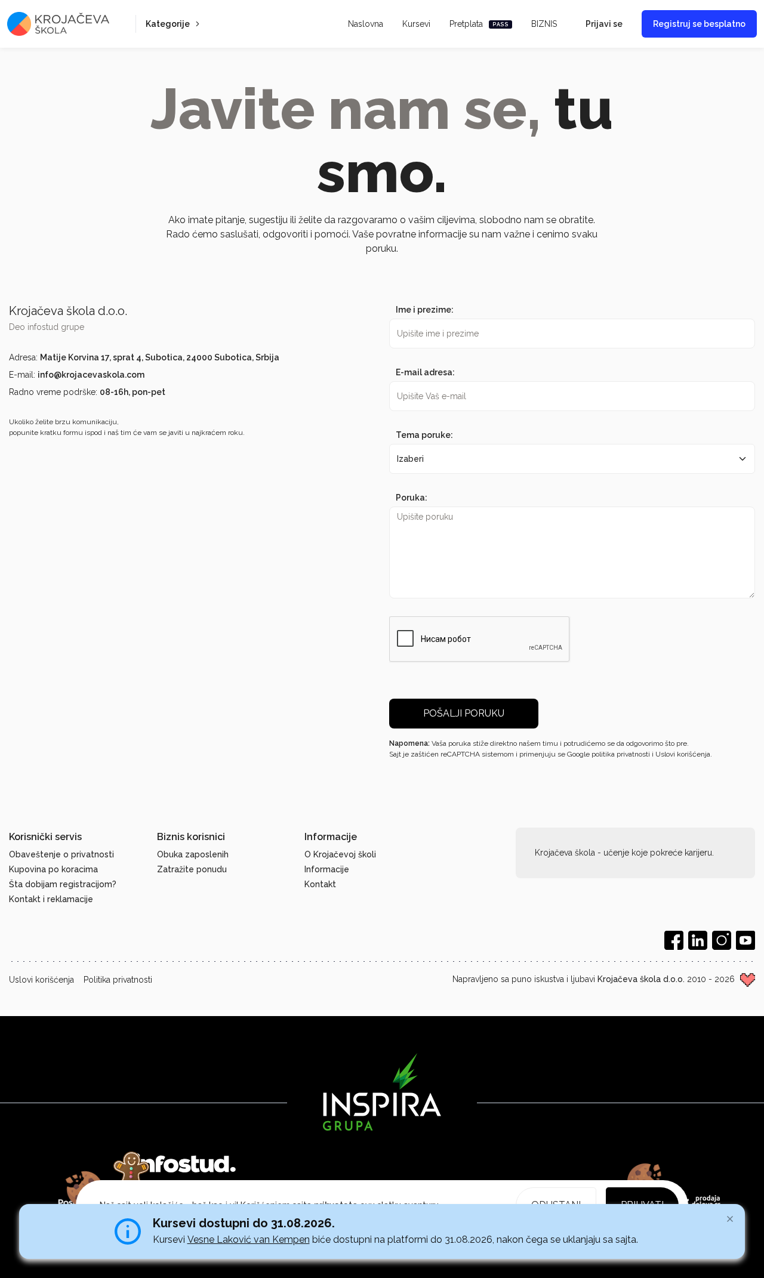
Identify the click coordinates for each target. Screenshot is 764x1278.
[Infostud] (184, 1164)
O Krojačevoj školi (340, 854)
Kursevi (416, 24)
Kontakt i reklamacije (51, 899)
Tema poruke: (424, 435)
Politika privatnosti (118, 979)
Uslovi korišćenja (41, 979)
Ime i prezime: (425, 309)
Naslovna (365, 24)
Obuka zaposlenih (193, 854)
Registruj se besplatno (699, 24)
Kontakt (320, 884)
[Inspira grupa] (382, 1092)
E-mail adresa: (425, 372)
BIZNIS (544, 24)
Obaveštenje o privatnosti (61, 854)
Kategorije (168, 24)
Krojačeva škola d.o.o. (641, 979)
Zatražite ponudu (192, 869)
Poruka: (411, 497)
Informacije (326, 869)
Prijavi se (604, 24)
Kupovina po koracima (53, 869)
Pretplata (479, 24)
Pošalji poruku (463, 713)
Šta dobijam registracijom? (62, 884)
